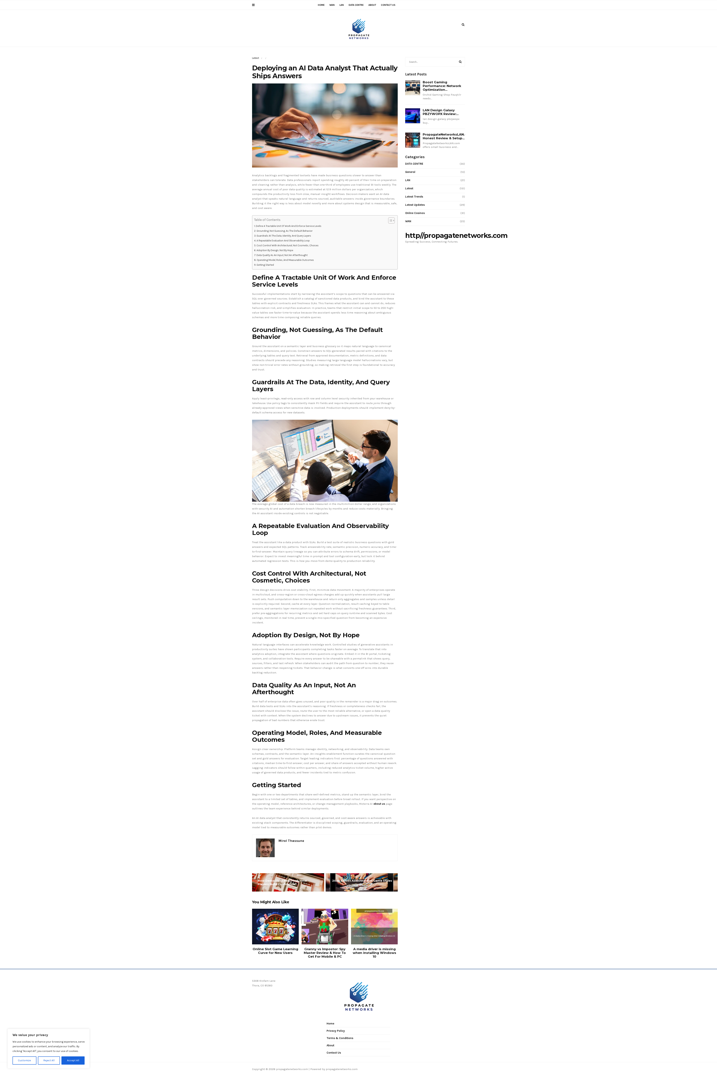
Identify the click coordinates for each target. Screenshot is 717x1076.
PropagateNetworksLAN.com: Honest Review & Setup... (448, 136)
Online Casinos (415, 213)
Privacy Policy (336, 1030)
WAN (332, 5)
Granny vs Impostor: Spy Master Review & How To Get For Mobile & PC (325, 952)
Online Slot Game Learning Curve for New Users (275, 951)
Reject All (49, 1060)
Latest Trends (414, 196)
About (372, 5)
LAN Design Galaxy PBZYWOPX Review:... (441, 112)
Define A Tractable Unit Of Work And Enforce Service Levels (288, 226)
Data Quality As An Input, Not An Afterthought (282, 255)
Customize (24, 1060)
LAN (341, 5)
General (410, 172)
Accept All (73, 1060)
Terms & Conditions (340, 1038)
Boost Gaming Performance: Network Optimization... (442, 85)
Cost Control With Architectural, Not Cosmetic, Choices (288, 245)
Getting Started (265, 264)
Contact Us (388, 5)
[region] (48, 1049)
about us (379, 803)
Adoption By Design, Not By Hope (275, 250)
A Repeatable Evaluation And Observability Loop (283, 240)
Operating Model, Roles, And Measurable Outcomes (285, 260)
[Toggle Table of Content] (389, 220)
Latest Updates (415, 204)
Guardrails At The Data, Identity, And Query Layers (284, 235)
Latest (255, 58)
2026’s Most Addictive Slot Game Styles (362, 880)
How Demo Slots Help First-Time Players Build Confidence (282, 882)
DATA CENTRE (356, 5)
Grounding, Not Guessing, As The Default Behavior (285, 230)
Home (321, 5)
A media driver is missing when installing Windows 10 (374, 952)
